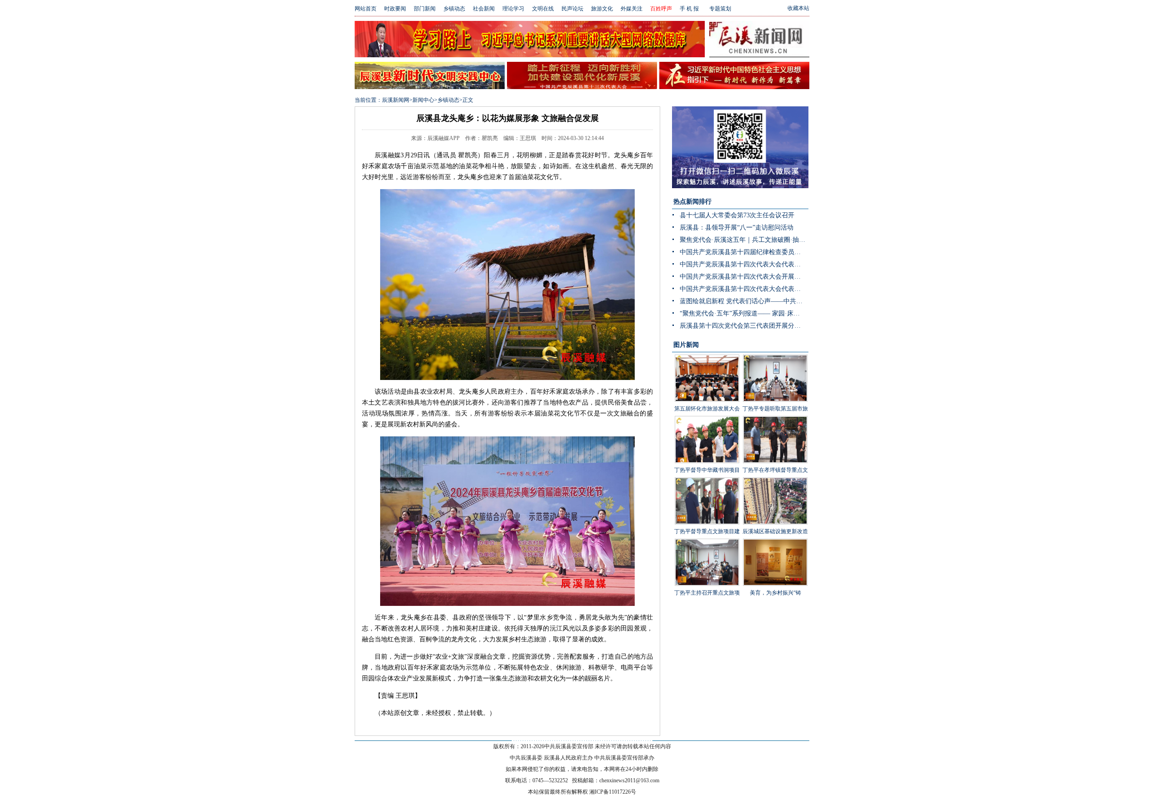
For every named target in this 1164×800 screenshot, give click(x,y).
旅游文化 (602, 8)
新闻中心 (423, 100)
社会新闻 (484, 8)
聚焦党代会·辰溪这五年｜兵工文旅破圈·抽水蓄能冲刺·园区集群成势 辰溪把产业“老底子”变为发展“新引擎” (744, 239)
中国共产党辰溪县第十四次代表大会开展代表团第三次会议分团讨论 (744, 276)
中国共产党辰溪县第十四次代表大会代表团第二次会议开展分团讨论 (744, 288)
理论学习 (513, 8)
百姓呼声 (661, 8)
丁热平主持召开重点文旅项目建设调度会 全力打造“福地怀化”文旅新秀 (707, 606)
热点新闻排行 (692, 201)
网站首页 (365, 8)
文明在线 (543, 8)
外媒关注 (631, 8)
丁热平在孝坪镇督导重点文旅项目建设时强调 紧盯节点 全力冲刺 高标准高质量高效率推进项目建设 (775, 490)
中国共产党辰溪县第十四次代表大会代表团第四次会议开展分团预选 (744, 264)
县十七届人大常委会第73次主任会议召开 (737, 215)
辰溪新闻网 (395, 100)
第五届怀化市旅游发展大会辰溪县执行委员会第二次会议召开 (707, 422)
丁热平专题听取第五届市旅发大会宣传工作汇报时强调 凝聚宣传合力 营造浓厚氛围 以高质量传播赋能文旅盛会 (775, 435)
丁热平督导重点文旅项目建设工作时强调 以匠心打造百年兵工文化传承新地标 (707, 545)
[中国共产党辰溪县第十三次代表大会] (582, 86)
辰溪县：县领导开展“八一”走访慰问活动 (736, 227)
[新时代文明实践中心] (430, 86)
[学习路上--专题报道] (530, 55)
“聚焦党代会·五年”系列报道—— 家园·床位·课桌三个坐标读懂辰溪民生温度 (744, 313)
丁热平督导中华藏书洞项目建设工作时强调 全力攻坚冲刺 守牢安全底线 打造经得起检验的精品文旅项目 (707, 490)
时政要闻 (395, 8)
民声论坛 (572, 8)
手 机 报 (689, 8)
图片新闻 (686, 344)
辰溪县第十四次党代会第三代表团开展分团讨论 (744, 325)
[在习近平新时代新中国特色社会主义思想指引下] (734, 86)
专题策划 (720, 8)
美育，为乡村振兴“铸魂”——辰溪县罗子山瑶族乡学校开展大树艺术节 (775, 606)
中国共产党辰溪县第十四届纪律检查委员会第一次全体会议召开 (744, 252)
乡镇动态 (454, 8)
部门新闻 (425, 8)
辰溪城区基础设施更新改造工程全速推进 (775, 538)
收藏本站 (798, 8)
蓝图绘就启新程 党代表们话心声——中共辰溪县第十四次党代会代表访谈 (744, 301)
